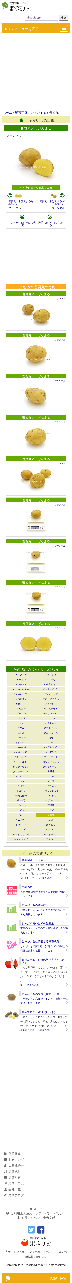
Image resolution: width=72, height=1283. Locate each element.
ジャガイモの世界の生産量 (38, 923)
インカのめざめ (51, 689)
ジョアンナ (51, 751)
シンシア (50, 742)
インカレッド (51, 693)
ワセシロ (50, 839)
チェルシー (21, 776)
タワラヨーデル (21, 771)
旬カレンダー (17, 1159)
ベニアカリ (21, 819)
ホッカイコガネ (21, 824)
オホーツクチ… (51, 698)
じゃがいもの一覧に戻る (23, 224)
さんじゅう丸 (51, 732)
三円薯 (21, 732)
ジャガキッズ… (51, 747)
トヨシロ (21, 790)
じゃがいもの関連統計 (35, 905)
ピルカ (21, 814)
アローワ (50, 679)
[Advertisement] (36, 72)
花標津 (50, 805)
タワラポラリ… (51, 761)
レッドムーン (51, 834)
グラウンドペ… (51, 713)
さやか (21, 727)
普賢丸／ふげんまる (36, 294)
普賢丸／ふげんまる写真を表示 (20, 202)
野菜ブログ (16, 1195)
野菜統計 (14, 1171)
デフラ (50, 781)
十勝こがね (51, 785)
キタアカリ (21, 703)
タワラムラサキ (51, 766)
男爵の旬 (27, 887)
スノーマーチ (51, 756)
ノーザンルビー (51, 800)
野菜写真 (21, 112)
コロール (50, 718)
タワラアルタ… (21, 761)
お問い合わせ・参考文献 (38, 1217)
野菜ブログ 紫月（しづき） (39, 1012)
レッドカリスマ (21, 834)
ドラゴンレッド (51, 790)
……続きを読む (43, 878)
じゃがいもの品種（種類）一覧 (40, 994)
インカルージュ (21, 693)
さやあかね (51, 722)
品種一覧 (14, 1189)
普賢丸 (50, 814)
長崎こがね (21, 795)
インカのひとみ (21, 689)
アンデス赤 (21, 684)
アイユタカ (51, 674)
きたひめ (21, 708)
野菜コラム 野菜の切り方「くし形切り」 (44, 961)
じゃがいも (21, 747)
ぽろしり (50, 824)
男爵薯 (50, 771)
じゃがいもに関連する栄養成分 (40, 941)
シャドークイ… (21, 742)
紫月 (51, 737)
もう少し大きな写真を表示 (36, 187)
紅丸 (51, 819)
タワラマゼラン (21, 766)
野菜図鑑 (14, 1153)
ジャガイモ (38, 112)
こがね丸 (21, 718)
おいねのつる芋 (21, 698)
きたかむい (51, 703)
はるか (21, 810)
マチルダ (21, 829)
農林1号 (21, 800)
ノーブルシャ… (21, 805)
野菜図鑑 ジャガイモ (35, 860)
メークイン (51, 829)
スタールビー (21, 756)
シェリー (21, 737)
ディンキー (51, 776)
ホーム (7, 112)
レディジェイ (21, 839)
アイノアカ (21, 674)
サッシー (21, 722)
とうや (21, 785)
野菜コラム (16, 1183)
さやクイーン (51, 727)
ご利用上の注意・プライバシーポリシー (38, 1213)
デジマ (21, 781)
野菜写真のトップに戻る (50, 224)
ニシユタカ (51, 795)
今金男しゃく (51, 684)
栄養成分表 (16, 1165)
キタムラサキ (51, 708)
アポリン (21, 679)
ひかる (50, 810)
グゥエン (21, 713)
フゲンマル (14, 208)
